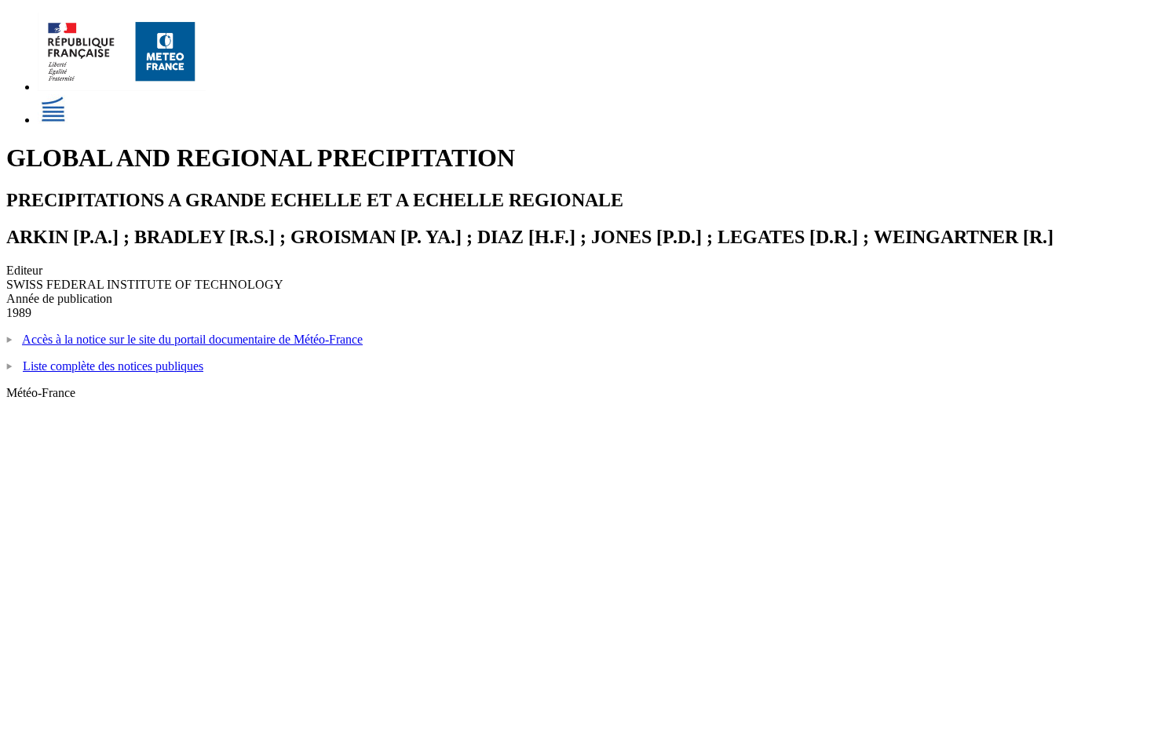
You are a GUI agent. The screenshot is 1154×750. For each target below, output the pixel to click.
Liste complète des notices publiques (113, 366)
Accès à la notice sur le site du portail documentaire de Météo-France (192, 339)
